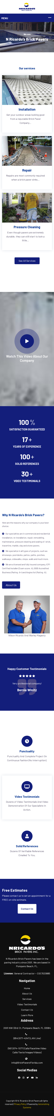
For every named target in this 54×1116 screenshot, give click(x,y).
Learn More (27, 1015)
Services (27, 998)
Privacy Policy (20, 1104)
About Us (11, 585)
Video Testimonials (27, 1004)
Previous (8, 686)
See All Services (27, 260)
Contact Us (27, 908)
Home (27, 988)
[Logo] (27, 6)
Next (46, 686)
